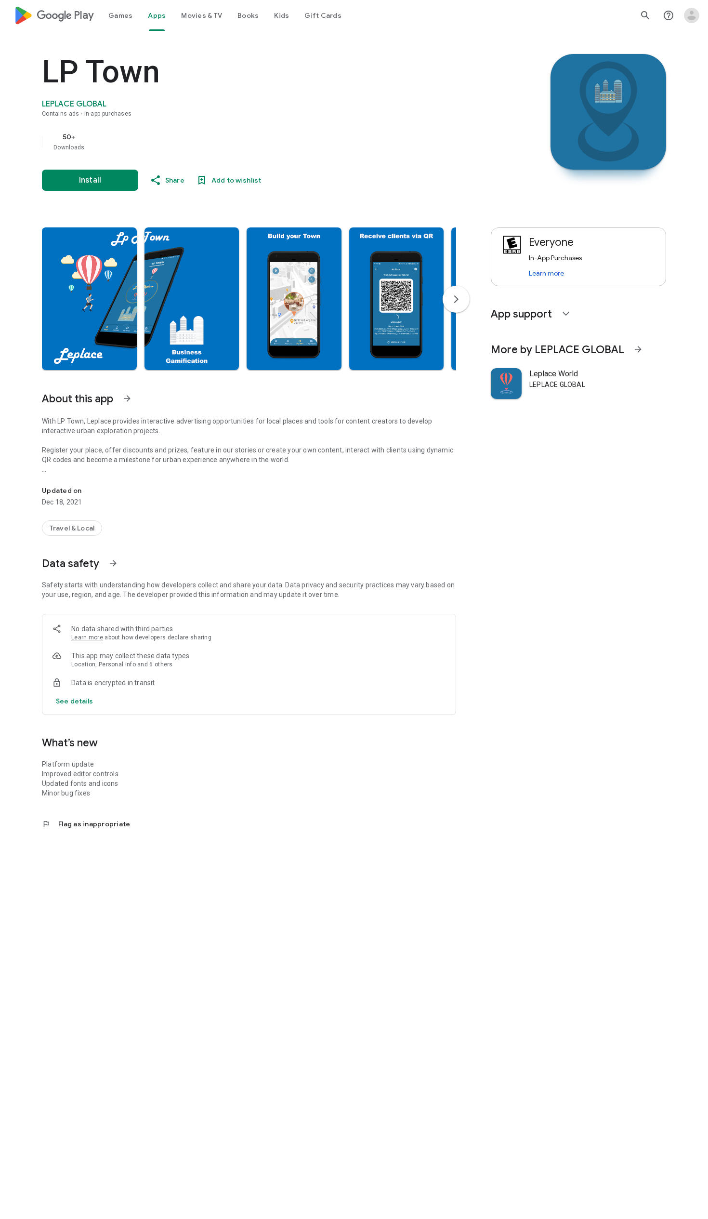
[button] (89, 298)
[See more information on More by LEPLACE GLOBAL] (638, 349)
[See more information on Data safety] (113, 563)
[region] (234, 141)
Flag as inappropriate (86, 824)
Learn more (87, 637)
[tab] (120, 15)
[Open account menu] (691, 15)
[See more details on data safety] (74, 701)
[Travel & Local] (72, 528)
